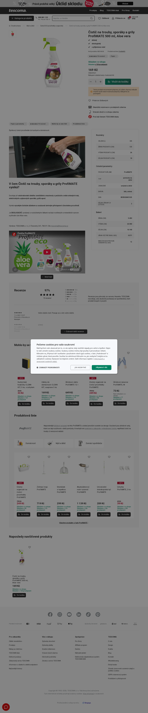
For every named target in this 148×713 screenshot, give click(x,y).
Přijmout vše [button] (101, 367)
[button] (48, 367)
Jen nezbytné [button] (80, 367)
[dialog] (74, 356)
